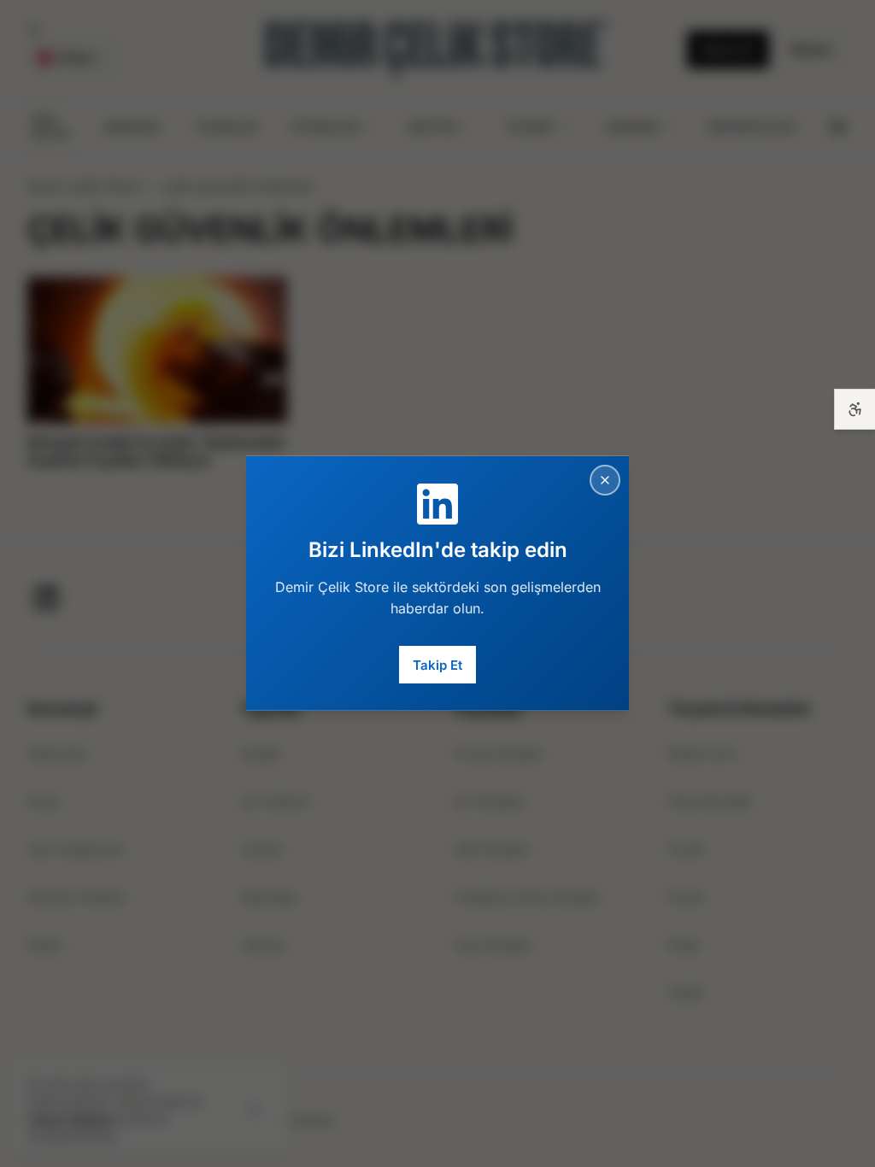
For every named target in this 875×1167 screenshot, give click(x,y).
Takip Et (437, 664)
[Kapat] (605, 480)
